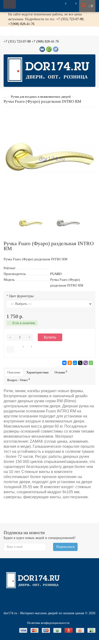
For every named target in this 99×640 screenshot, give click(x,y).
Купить (50, 337)
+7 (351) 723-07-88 (17, 41)
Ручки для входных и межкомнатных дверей (41, 96)
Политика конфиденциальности (48, 623)
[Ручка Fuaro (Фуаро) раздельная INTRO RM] (49, 158)
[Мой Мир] (75, 363)
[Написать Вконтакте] (42, 49)
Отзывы (61, 372)
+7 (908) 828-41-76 (45, 41)
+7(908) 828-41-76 (21, 24)
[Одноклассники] (70, 363)
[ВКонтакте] (64, 363)
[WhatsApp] (91, 363)
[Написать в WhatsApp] (49, 49)
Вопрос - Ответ (18, 380)
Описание (13, 372)
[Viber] (85, 363)
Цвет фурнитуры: (21, 296)
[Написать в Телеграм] (55, 49)
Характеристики (37, 372)
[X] (80, 363)
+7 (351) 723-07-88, (70, 19)
